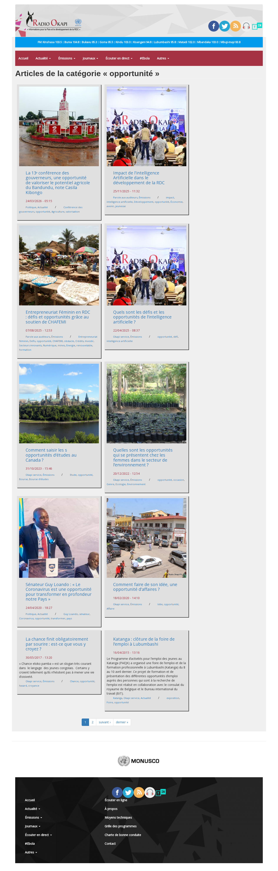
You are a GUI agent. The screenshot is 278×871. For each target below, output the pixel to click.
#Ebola (145, 58)
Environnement (136, 484)
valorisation (73, 211)
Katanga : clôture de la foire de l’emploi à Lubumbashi (144, 641)
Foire (110, 702)
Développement (143, 201)
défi (175, 336)
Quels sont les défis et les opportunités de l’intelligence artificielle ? (142, 317)
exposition (173, 698)
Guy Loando (70, 614)
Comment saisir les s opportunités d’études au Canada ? (51, 455)
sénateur (84, 614)
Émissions (65, 58)
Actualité (42, 58)
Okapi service (121, 336)
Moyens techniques (118, 817)
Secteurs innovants (30, 345)
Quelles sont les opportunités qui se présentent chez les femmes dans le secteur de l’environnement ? (143, 457)
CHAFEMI (58, 341)
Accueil (23, 58)
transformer (58, 618)
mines (61, 345)
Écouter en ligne (116, 800)
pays (69, 618)
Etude (73, 474)
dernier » (122, 722)
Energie (70, 345)
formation (25, 349)
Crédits (79, 341)
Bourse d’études (38, 479)
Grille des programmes (121, 826)
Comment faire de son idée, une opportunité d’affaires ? (145, 586)
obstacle (69, 341)
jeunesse (120, 206)
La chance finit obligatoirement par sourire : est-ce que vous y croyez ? (57, 644)
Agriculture (58, 211)
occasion (178, 479)
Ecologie (121, 484)
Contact (110, 843)
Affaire (110, 608)
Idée (160, 604)
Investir (89, 341)
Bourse (23, 479)
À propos (111, 809)
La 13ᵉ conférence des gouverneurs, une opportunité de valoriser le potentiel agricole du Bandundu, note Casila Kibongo (58, 182)
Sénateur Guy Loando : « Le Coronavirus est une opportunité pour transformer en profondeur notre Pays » (58, 591)
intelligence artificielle (120, 201)
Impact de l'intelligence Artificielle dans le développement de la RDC (139, 178)
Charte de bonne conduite (123, 835)
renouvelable (84, 345)
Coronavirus (26, 618)
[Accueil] (55, 21)
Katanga (117, 698)
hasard (23, 685)
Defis (32, 341)
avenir (110, 206)
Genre (110, 484)
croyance (33, 685)
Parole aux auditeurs (125, 197)
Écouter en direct (118, 58)
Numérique (49, 345)
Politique (31, 207)
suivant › (105, 722)
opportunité (43, 211)
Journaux (89, 58)
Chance (74, 681)
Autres (162, 58)
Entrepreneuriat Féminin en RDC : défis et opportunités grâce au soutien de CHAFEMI (58, 317)
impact (170, 197)
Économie (176, 201)
